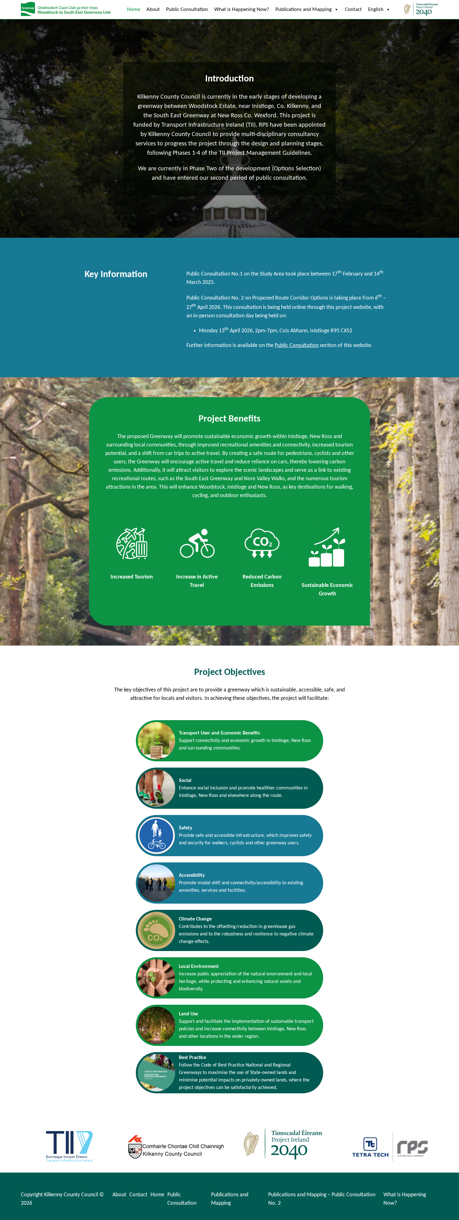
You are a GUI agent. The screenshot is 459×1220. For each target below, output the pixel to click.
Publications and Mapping (303, 9)
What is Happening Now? (241, 9)
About (153, 9)
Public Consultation (187, 9)
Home (133, 9)
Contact (353, 9)
